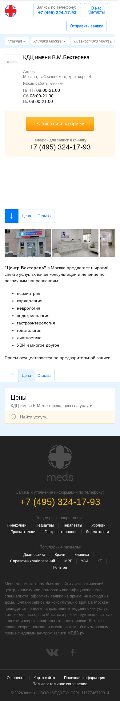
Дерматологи (97, 532)
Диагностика (34, 554)
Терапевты (72, 525)
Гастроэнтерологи (61, 532)
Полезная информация (84, 678)
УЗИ (84, 561)
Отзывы (44, 216)
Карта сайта (44, 678)
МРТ (68, 561)
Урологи (98, 525)
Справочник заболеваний (32, 561)
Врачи (59, 554)
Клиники (81, 554)
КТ (100, 561)
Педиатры (45, 525)
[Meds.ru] (60, 463)
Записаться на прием (60, 123)
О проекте (16, 678)
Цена (26, 216)
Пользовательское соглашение (60, 684)
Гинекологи (16, 525)
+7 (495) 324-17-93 (56, 10)
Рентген (60, 567)
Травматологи (23, 532)
